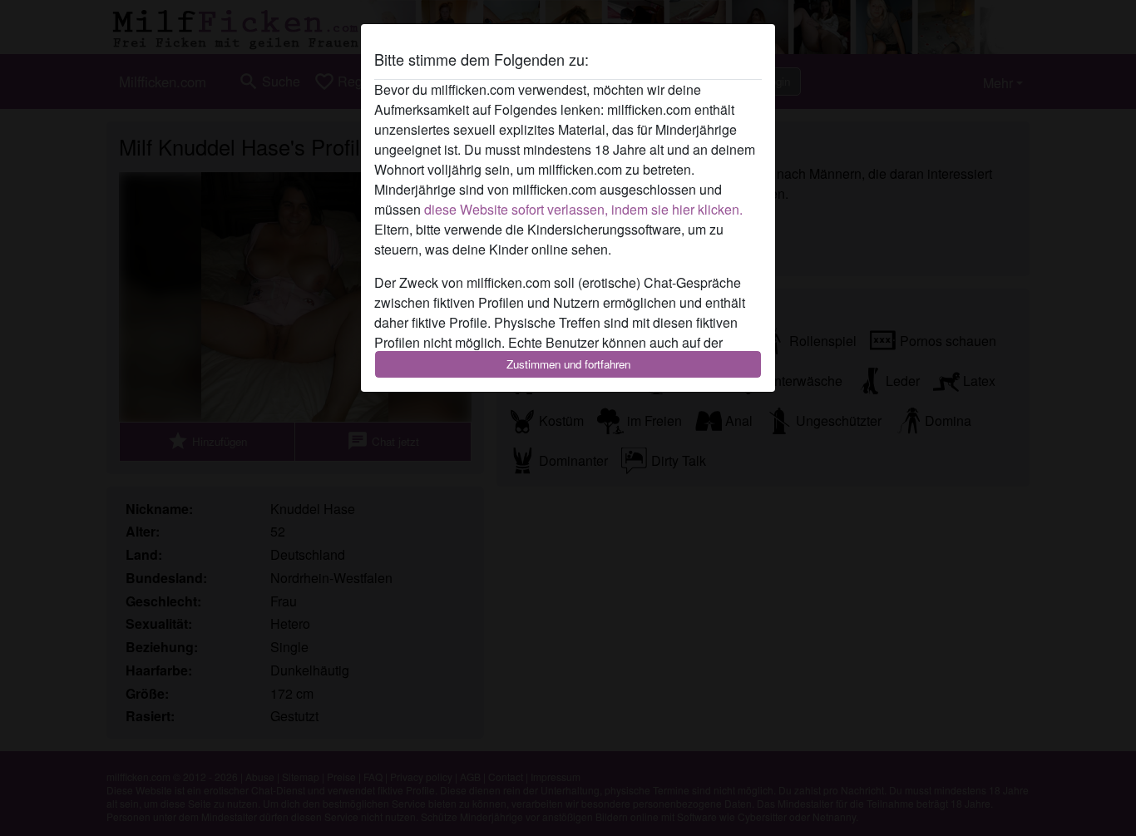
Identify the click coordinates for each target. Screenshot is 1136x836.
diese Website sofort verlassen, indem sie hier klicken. (583, 209)
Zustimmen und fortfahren (568, 364)
